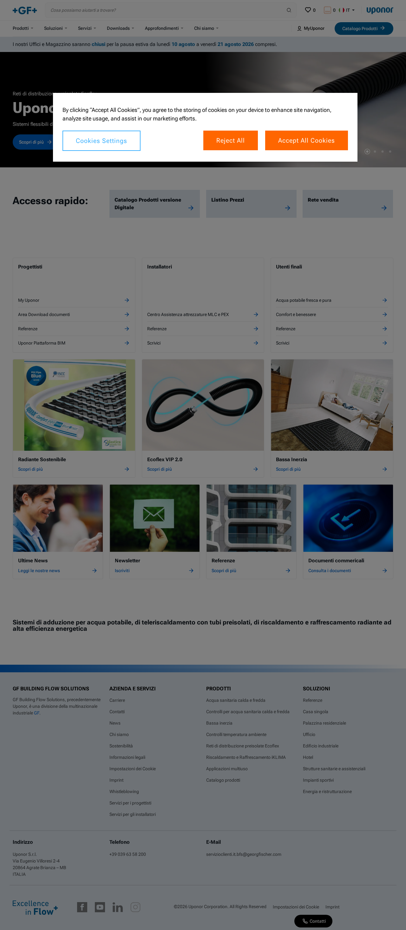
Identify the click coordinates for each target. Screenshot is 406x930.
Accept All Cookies (306, 140)
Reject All (230, 140)
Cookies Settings (101, 141)
